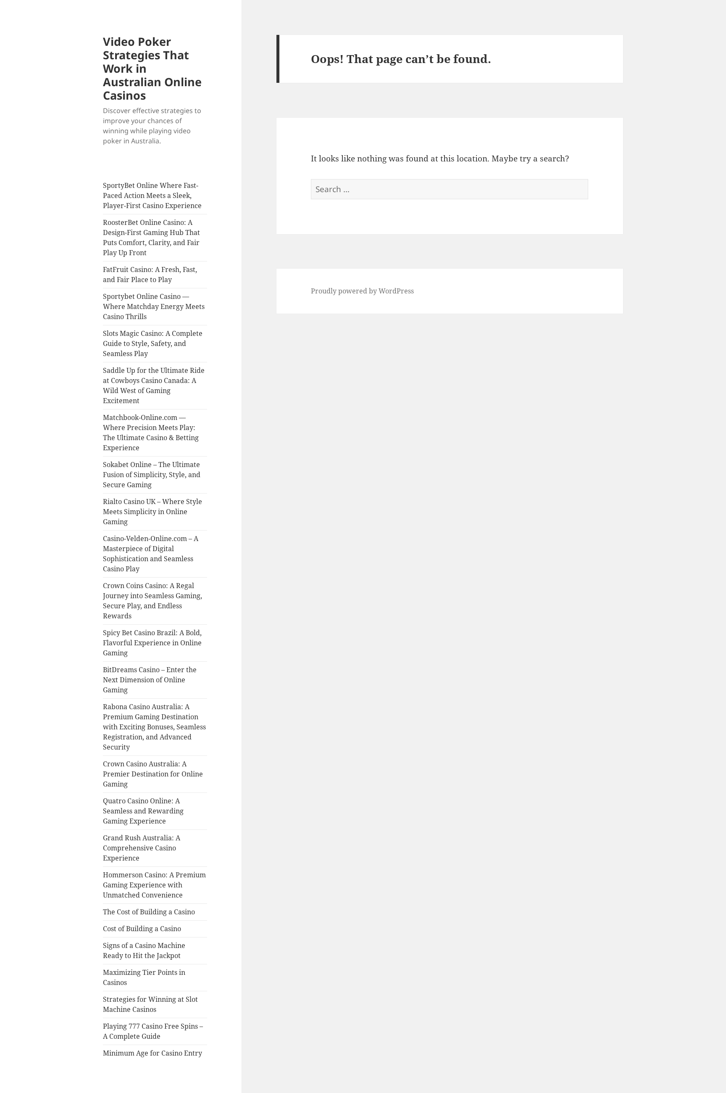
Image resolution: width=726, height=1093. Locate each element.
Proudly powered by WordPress (362, 291)
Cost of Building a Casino (142, 928)
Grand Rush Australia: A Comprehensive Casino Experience (141, 848)
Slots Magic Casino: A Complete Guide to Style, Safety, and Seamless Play (153, 343)
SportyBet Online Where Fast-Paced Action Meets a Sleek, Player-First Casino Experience (152, 195)
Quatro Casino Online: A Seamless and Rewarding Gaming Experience (143, 811)
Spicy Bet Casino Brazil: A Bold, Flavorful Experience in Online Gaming (152, 642)
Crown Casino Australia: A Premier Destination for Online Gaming (153, 774)
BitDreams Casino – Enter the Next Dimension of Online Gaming (150, 679)
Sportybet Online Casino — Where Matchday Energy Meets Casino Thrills (154, 306)
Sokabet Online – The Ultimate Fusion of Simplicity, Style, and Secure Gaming (151, 474)
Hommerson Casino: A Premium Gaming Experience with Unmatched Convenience (154, 885)
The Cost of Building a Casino (149, 911)
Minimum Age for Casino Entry (152, 1053)
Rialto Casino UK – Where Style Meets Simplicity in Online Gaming (152, 511)
